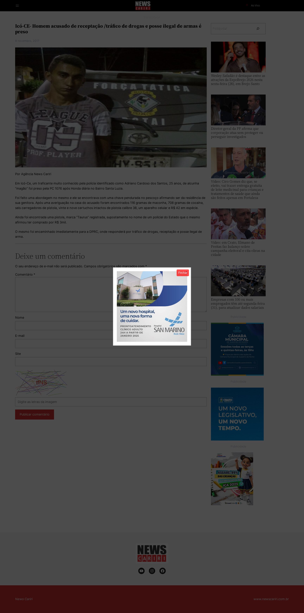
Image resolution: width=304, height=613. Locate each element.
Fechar (182, 272)
